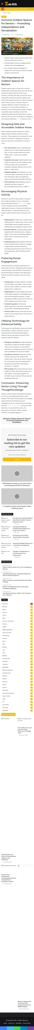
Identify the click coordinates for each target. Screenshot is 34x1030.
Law (3, 650)
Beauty (4, 647)
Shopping (5, 710)
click (18, 119)
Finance (4, 624)
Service (4, 612)
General (4, 676)
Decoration (5, 704)
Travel (4, 615)
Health (9, 13)
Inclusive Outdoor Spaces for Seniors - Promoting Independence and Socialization (17, 420)
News (4, 609)
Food (3, 641)
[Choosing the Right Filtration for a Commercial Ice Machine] (6, 546)
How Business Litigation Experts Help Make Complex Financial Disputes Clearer (23, 520)
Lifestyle (4, 664)
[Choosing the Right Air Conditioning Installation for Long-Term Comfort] (6, 529)
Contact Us (11, 1023)
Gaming (4, 606)
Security (4, 681)
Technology (5, 635)
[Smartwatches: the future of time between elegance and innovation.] (8, 785)
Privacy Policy (26, 1023)
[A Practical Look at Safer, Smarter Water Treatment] (6, 538)
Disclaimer (19, 1023)
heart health (22, 203)
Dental (4, 678)
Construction (6, 658)
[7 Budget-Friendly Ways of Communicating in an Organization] (6, 554)
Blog (3, 618)
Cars (3, 653)
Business (5, 604)
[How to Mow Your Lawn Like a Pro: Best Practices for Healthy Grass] (25, 722)
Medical (4, 655)
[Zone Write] (12, 3)
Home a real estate (8, 621)
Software (5, 661)
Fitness (4, 687)
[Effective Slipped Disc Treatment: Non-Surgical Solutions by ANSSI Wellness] (25, 932)
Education (5, 690)
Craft (3, 699)
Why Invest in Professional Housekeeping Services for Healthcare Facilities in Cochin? (8, 878)
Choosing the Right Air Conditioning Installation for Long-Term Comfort (21, 528)
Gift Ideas (5, 707)
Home (4, 13)
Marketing (5, 667)
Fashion (4, 638)
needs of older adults (14, 405)
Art (3, 702)
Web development (7, 670)
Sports (4, 684)
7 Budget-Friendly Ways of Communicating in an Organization (21, 553)
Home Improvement (8, 693)
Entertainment (6, 673)
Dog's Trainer (6, 696)
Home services (6, 632)
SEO (3, 644)
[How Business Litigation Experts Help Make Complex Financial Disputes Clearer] (6, 520)
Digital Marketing (7, 629)
